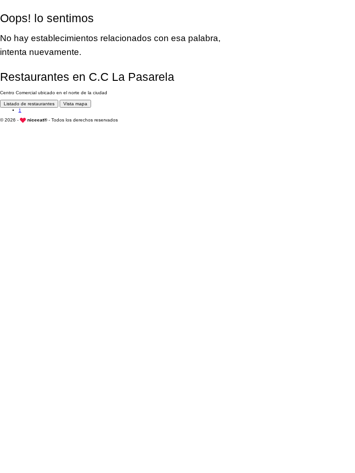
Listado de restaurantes (29, 103)
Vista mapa (75, 103)
